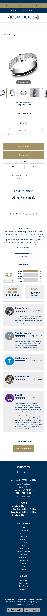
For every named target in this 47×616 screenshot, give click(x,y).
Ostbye (23, 566)
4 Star (20, 274)
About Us (23, 580)
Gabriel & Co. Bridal (23, 548)
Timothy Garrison (23, 358)
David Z (18, 395)
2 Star (20, 279)
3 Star (20, 276)
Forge (23, 545)
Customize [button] (23, 155)
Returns (34, 167)
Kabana (23, 563)
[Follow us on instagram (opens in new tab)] (24, 472)
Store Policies (23, 586)
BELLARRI (23, 536)
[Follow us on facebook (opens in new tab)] (30, 472)
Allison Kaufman (23, 530)
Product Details (23, 190)
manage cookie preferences (21, 604)
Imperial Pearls (23, 557)
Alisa (23, 527)
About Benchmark (23, 197)
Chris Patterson (22, 376)
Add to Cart (23, 146)
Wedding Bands (23, 256)
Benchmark (23, 539)
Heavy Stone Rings (23, 551)
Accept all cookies (32, 610)
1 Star (20, 281)
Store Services (23, 583)
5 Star (20, 271)
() (40, 271)
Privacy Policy (23, 589)
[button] (13, 10)
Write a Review (23, 448)
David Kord (23, 542)
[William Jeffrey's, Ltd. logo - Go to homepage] (23, 17)
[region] (23, 64)
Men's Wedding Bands (12, 35)
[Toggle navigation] (4, 26)
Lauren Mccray (22, 308)
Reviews (23, 264)
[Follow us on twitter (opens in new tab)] (17, 472)
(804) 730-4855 (23, 104)
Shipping (13, 167)
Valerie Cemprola (23, 333)
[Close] (43, 5)
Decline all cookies (15, 610)
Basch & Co (23, 533)
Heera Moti (23, 554)
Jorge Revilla (23, 560)
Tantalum (23, 569)
